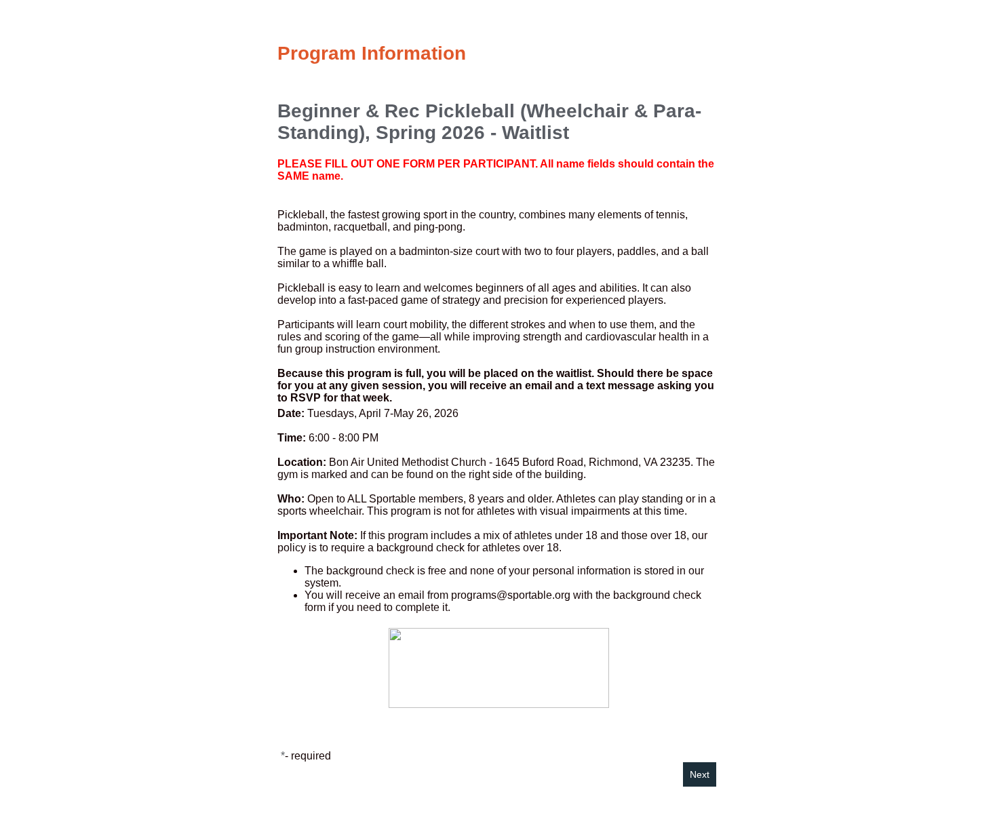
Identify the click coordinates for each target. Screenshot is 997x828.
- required (308, 756)
